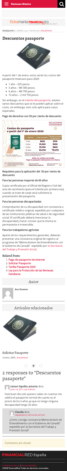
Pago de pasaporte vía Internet (27, 259)
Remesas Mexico (21, 3)
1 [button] (26, 365)
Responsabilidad (29, 465)
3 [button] (41, 365)
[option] (33, 337)
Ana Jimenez (46, 30)
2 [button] (33, 365)
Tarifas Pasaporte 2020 (22, 267)
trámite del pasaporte (37, 100)
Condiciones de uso (11, 465)
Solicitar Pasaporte (20, 263)
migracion (8, 30)
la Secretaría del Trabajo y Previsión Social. (32, 247)
